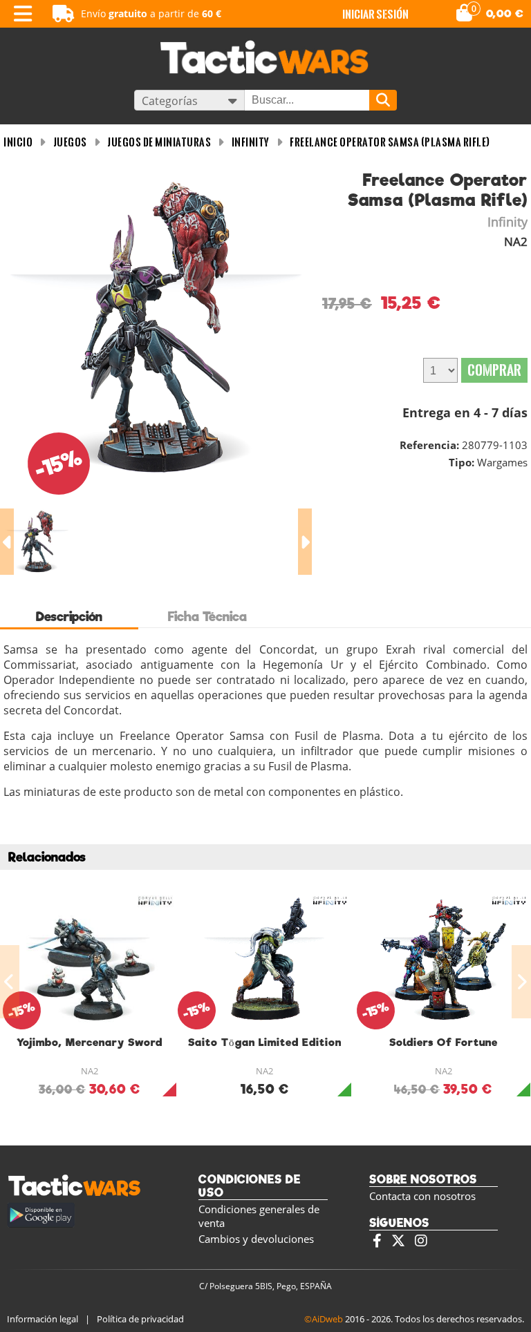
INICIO (17, 142)
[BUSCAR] (383, 100)
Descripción (69, 616)
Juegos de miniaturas (159, 142)
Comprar (494, 370)
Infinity (251, 142)
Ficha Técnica (207, 616)
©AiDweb (323, 1319)
